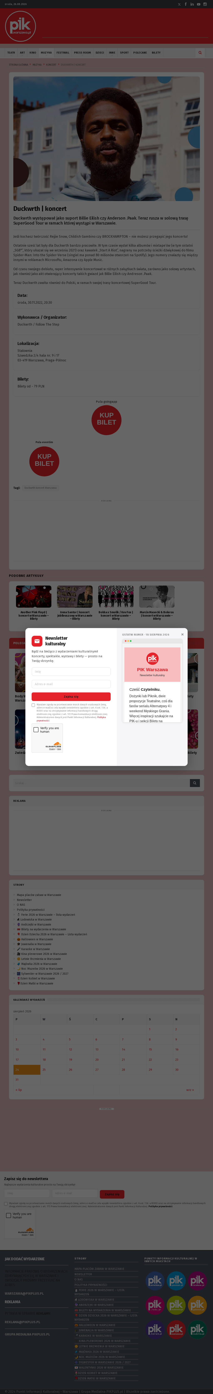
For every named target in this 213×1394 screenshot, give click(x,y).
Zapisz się (71, 696)
